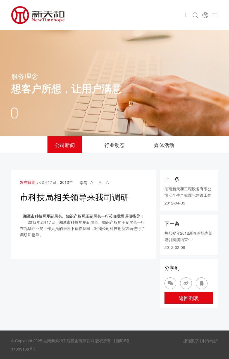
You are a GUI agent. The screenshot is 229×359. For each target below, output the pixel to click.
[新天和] (38, 15)
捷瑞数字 (191, 340)
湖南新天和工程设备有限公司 (68, 340)
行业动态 (114, 144)
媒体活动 (164, 144)
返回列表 (189, 297)
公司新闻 (65, 144)
